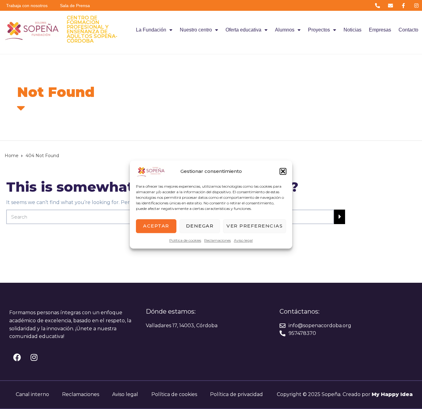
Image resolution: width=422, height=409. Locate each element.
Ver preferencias (254, 226)
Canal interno (32, 394)
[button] (283, 171)
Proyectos (319, 29)
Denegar (200, 226)
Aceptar (156, 226)
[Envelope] (390, 5)
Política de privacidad (236, 394)
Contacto (408, 29)
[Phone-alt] (377, 5)
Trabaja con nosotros (27, 5)
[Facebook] (17, 357)
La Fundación (151, 29)
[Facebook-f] (403, 5)
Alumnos (284, 29)
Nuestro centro (196, 29)
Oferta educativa (243, 29)
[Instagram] (416, 5)
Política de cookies (185, 240)
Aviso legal (243, 240)
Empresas (380, 29)
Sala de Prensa (75, 5)
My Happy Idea (392, 394)
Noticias (352, 29)
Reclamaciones (217, 240)
